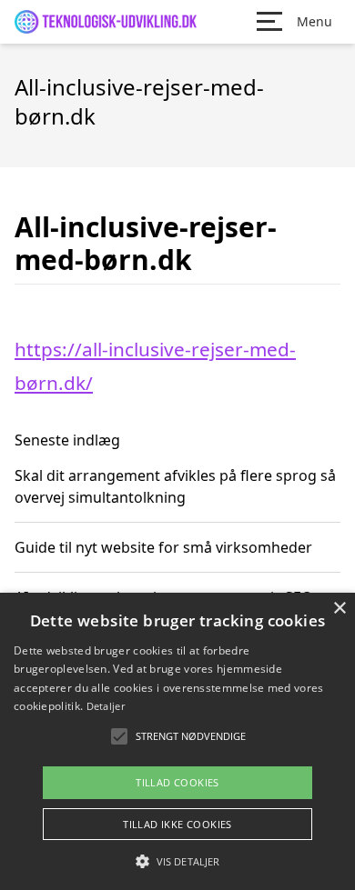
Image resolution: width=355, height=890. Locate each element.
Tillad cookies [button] (177, 782)
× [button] (339, 608)
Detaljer (105, 706)
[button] (177, 861)
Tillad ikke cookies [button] (177, 824)
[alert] (177, 741)
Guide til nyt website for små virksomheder (163, 547)
